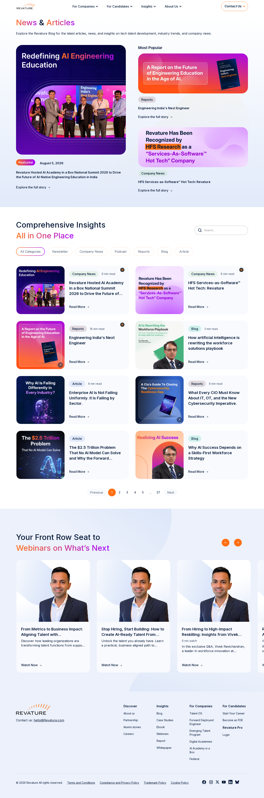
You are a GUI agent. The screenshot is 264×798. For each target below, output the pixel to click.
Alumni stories (132, 727)
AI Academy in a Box (200, 750)
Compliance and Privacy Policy (119, 782)
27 (158, 492)
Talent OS (196, 713)
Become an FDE (233, 720)
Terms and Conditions (81, 782)
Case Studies (165, 720)
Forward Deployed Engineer (202, 722)
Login (226, 734)
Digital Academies (201, 741)
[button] (86, 6)
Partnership (130, 720)
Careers (128, 733)
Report (161, 740)
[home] (25, 6)
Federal (194, 759)
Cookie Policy (180, 782)
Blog (159, 713)
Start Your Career (234, 713)
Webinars (163, 733)
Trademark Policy (155, 782)
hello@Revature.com (49, 720)
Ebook (161, 727)
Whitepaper (164, 747)
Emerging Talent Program (200, 732)
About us (129, 713)
